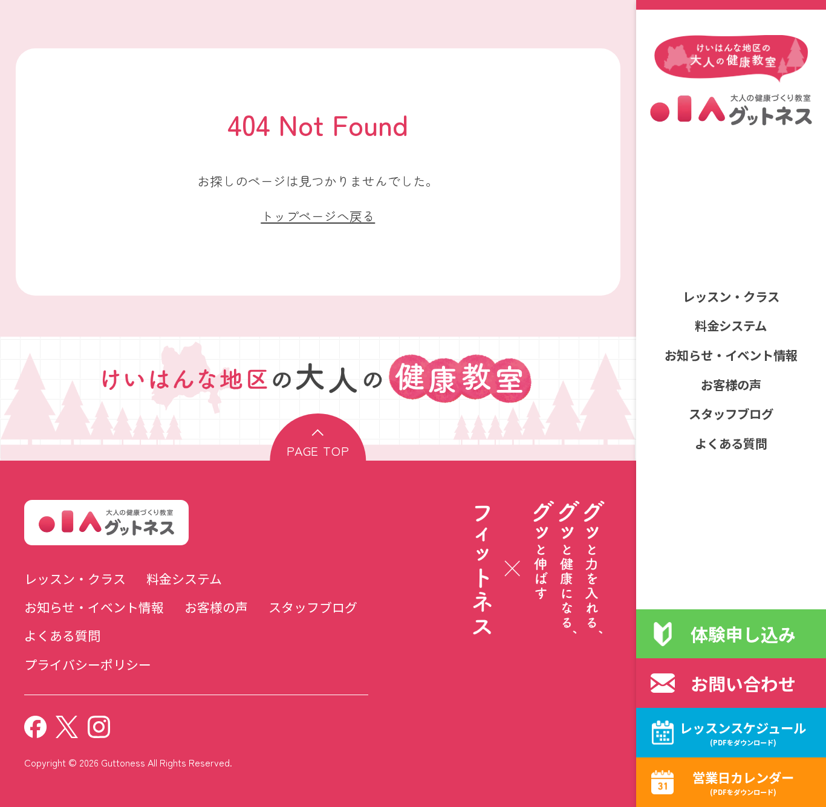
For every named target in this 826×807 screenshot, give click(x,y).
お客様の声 (731, 384)
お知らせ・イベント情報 (731, 355)
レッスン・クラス (731, 296)
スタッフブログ (731, 413)
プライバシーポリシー (87, 664)
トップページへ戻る (318, 216)
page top (318, 450)
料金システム (731, 325)
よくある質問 (731, 443)
